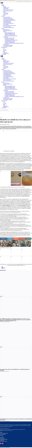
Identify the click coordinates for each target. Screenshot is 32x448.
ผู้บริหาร (4, 65)
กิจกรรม (4, 49)
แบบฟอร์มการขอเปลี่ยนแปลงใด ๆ (10, 95)
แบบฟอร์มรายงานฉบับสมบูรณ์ (9, 92)
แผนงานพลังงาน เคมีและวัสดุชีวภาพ (8, 19)
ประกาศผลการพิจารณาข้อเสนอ (8, 45)
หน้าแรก (3, 4)
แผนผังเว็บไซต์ (2, 440)
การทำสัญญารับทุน (6, 44)
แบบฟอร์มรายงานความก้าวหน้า (9, 91)
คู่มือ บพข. (4, 31)
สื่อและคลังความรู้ (4, 47)
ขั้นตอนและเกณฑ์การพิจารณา (7, 30)
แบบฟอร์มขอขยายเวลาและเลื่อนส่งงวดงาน (11, 93)
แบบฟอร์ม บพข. (5, 90)
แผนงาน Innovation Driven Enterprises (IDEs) (9, 25)
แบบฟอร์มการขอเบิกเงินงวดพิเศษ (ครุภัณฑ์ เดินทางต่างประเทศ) (14, 43)
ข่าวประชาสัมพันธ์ (2, 434)
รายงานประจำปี (5, 67)
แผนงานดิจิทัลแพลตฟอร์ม (7, 21)
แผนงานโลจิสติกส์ (6, 24)
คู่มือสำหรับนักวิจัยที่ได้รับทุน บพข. (10, 33)
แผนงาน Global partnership (7, 26)
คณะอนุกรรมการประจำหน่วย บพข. (8, 9)
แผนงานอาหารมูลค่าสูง (6, 70)
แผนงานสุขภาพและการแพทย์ (7, 18)
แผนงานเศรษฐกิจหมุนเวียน (7, 22)
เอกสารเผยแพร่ (4, 54)
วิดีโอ (4, 51)
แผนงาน (3, 69)
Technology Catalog (6, 53)
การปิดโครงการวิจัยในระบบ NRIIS (10, 34)
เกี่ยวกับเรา (3, 5)
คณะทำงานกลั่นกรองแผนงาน (7, 64)
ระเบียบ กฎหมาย (5, 66)
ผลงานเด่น (4, 50)
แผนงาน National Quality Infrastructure (8, 27)
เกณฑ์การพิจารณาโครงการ (4, 433)
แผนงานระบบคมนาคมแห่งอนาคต (8, 23)
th (2, 2)
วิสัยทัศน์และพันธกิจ (6, 7)
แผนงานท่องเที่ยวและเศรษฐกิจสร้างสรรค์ (9, 20)
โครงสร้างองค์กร (5, 8)
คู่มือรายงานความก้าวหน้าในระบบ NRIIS (11, 89)
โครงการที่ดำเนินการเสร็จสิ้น (7, 46)
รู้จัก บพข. (4, 6)
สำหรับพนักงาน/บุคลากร (3, 441)
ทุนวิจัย (3, 28)
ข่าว (4, 48)
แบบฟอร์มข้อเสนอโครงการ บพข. (10, 94)
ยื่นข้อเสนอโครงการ (6, 29)
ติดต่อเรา (4, 68)
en (0, 2)
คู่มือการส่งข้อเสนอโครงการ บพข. (10, 32)
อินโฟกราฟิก (5, 52)
